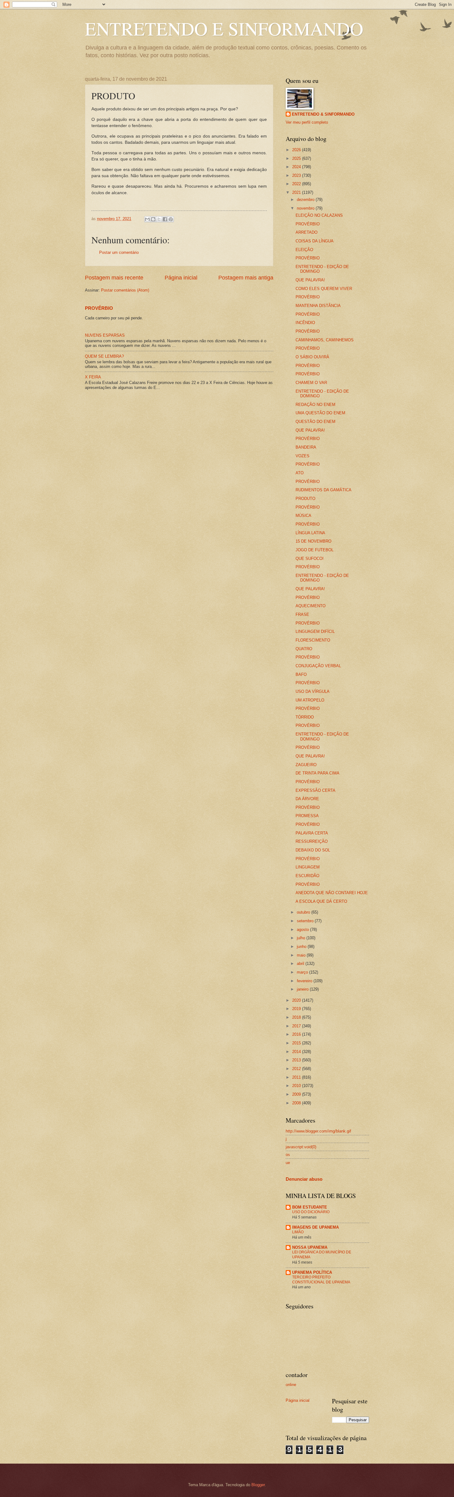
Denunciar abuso (304, 1179)
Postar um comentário (119, 252)
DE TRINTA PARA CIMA (317, 773)
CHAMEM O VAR (311, 382)
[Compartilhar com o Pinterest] (171, 219)
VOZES (302, 456)
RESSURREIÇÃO (312, 841)
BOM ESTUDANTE (309, 1207)
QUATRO (304, 648)
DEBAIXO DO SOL (313, 850)
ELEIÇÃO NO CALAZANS (319, 215)
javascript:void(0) (301, 1147)
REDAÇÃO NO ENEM (315, 404)
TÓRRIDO (305, 717)
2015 (297, 1043)
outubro (304, 912)
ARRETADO (306, 232)
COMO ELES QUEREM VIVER (324, 288)
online (291, 1384)
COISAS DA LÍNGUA (315, 241)
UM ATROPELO (310, 700)
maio (302, 955)
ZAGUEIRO (306, 764)
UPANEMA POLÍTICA (312, 1272)
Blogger (258, 1484)
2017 (297, 1026)
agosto (303, 929)
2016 (297, 1034)
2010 (297, 1085)
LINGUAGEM (308, 867)
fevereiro (305, 981)
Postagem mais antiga (245, 278)
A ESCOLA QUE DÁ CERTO (321, 901)
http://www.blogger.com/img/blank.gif (318, 1131)
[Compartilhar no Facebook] (165, 219)
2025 (297, 158)
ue (288, 1162)
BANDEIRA (306, 447)
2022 (297, 183)
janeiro (303, 989)
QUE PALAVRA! (310, 280)
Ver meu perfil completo (307, 122)
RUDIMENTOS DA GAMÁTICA (323, 490)
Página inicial (181, 278)
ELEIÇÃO (304, 249)
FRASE (302, 614)
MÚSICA (303, 515)
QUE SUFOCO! (310, 558)
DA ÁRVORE (307, 798)
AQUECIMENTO (311, 605)
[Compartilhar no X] (159, 219)
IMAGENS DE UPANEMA (315, 1227)
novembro (306, 208)
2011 (297, 1077)
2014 (297, 1051)
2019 (297, 1008)
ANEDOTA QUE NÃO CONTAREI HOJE (332, 892)
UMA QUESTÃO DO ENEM (320, 413)
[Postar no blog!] (153, 219)
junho (302, 946)
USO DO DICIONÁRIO (311, 1212)
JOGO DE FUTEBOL (315, 550)
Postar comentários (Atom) (125, 290)
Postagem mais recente (114, 278)
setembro (306, 921)
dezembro (306, 199)
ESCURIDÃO (307, 875)
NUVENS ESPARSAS (105, 335)
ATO (300, 473)
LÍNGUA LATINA (310, 533)
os (288, 1154)
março (303, 972)
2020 (297, 1000)
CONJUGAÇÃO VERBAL (318, 665)
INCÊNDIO (305, 322)
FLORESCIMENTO (313, 640)
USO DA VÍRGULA (313, 691)
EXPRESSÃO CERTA (315, 790)
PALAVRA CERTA (312, 833)
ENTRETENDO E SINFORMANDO (224, 28)
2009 (297, 1094)
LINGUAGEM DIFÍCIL (315, 631)
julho (301, 938)
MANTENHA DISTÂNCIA (318, 305)
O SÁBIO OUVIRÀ (312, 357)
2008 (297, 1103)
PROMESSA (307, 815)
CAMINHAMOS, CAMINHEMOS (325, 340)
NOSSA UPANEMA (309, 1247)
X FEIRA (93, 377)
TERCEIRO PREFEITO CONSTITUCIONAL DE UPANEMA (321, 1279)
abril (301, 963)
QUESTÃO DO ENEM (315, 421)
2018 (297, 1017)
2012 (297, 1068)
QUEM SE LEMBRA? (104, 356)
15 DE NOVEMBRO (313, 541)
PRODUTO (305, 498)
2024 (297, 166)
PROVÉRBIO (99, 308)
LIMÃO (298, 1232)
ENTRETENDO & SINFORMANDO (323, 114)
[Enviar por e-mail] (147, 219)
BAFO (301, 674)
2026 (297, 149)
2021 (297, 192)
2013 (297, 1060)
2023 (297, 175)
